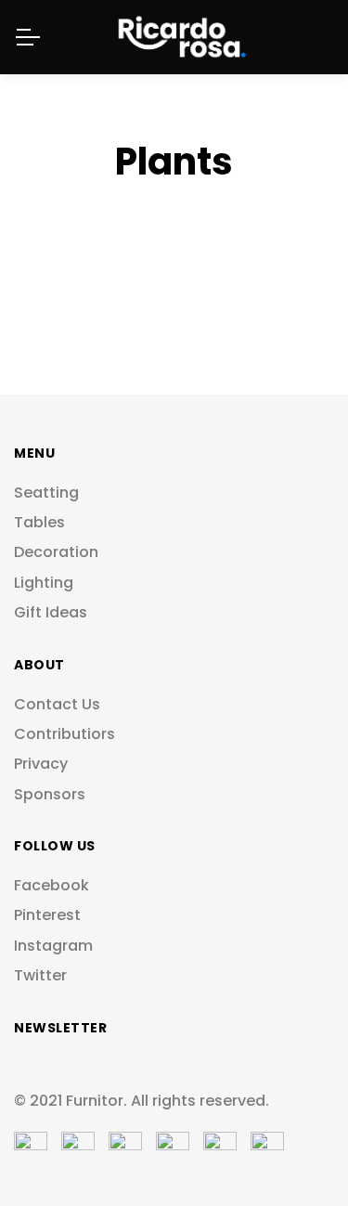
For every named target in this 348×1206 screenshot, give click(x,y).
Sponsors (49, 795)
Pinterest (47, 915)
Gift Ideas (50, 613)
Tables (39, 522)
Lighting (43, 583)
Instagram (53, 946)
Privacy (41, 764)
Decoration (56, 552)
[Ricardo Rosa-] (174, 37)
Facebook (51, 885)
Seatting (46, 493)
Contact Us (57, 704)
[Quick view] (288, 261)
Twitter (40, 976)
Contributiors (64, 734)
